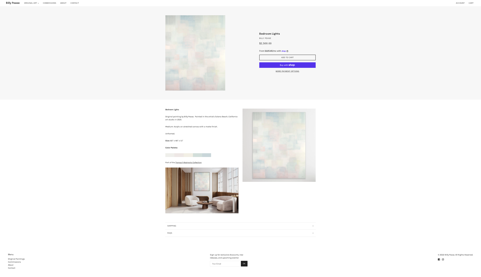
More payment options (287, 71)
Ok (244, 264)
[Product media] (201, 190)
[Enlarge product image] (203, 53)
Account (460, 3)
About (10, 265)
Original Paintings (16, 259)
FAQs (169, 233)
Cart (471, 3)
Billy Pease (265, 38)
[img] (439, 259)
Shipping (171, 226)
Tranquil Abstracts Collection (188, 162)
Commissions (14, 262)
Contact (11, 268)
